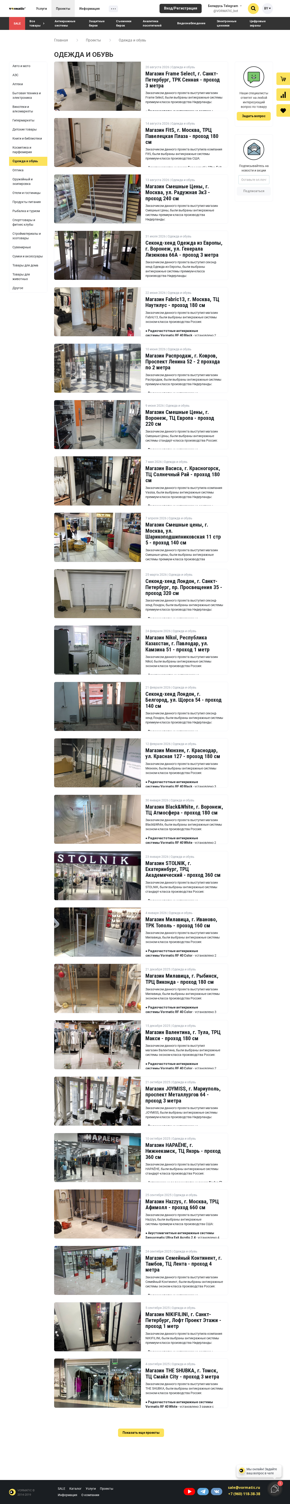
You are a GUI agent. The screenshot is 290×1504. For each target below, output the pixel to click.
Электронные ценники (227, 23)
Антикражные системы (65, 23)
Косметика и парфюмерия (22, 150)
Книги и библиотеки (27, 138)
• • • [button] (113, 9)
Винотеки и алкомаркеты (22, 109)
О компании (90, 1495)
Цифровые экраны (258, 23)
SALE (17, 23)
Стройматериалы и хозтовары (26, 236)
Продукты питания (26, 202)
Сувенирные (21, 247)
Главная (61, 40)
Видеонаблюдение (191, 23)
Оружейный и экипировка (22, 181)
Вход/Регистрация (180, 8)
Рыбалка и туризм (26, 211)
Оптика (18, 170)
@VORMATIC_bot (225, 11)
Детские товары (24, 129)
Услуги (41, 8)
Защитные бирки (97, 23)
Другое (17, 288)
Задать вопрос (254, 116)
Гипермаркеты (23, 120)
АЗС (15, 75)
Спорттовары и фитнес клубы (23, 222)
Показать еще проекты (141, 1432)
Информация (89, 8)
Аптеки (17, 84)
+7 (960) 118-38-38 (244, 1493)
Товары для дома (25, 265)
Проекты (63, 8)
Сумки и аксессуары (27, 256)
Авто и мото (21, 66)
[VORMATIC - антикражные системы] (17, 8)
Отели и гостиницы (26, 193)
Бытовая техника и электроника (26, 95)
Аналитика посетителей (152, 23)
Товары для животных (21, 277)
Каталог (75, 1488)
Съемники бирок (123, 23)
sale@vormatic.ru (244, 1487)
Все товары (35, 23)
